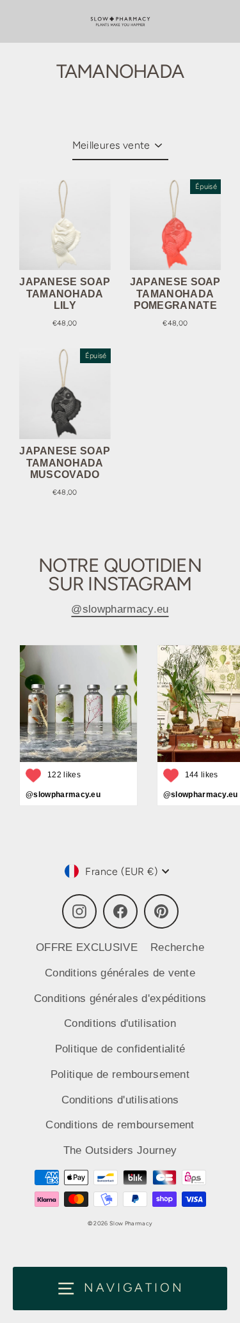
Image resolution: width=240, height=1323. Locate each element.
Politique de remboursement (120, 1074)
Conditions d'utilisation (120, 1023)
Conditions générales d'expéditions (120, 998)
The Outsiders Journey (120, 1150)
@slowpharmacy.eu (119, 609)
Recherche (177, 947)
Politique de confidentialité (120, 1049)
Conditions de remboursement (120, 1125)
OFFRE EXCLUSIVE (87, 947)
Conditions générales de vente (120, 973)
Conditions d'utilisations (120, 1100)
